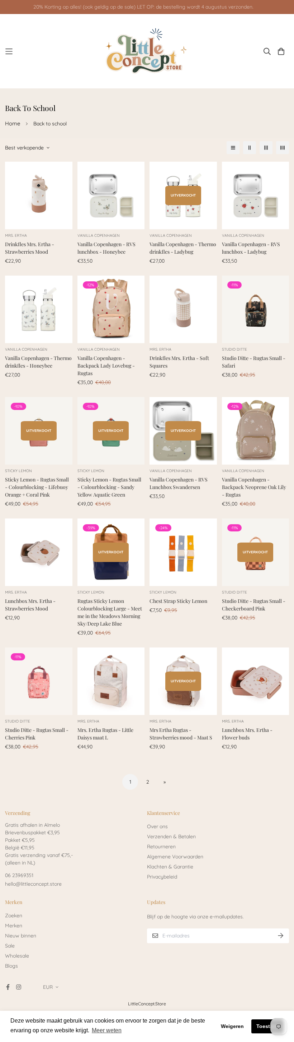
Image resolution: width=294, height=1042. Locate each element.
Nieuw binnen (20, 935)
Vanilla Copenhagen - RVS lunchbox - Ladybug (251, 248)
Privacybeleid (162, 876)
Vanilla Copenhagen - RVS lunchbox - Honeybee (106, 248)
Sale (10, 945)
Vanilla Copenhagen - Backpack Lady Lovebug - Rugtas (106, 366)
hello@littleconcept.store (33, 884)
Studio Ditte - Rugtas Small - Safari (253, 362)
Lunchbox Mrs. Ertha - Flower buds (247, 734)
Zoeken (13, 915)
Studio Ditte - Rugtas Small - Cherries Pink (36, 734)
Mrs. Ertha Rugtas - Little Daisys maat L (105, 734)
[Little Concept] (147, 51)
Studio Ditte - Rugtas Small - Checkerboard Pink (253, 605)
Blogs (11, 966)
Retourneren (161, 846)
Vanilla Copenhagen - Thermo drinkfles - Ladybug (183, 248)
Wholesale (17, 956)
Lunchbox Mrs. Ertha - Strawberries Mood (30, 605)
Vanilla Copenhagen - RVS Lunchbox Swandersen (179, 483)
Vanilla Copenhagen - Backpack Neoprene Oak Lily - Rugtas (254, 487)
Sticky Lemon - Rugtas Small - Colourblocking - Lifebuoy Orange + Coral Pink (37, 487)
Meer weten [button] (107, 1030)
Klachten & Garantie (170, 866)
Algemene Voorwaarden (175, 856)
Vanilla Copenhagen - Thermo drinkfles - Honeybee (38, 362)
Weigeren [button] (232, 1026)
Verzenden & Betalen (171, 836)
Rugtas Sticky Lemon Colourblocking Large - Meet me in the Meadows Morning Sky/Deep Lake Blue (109, 612)
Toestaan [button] (267, 1026)
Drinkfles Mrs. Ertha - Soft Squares (179, 362)
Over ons (157, 826)
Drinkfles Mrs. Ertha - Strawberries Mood (29, 248)
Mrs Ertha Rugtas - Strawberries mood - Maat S (181, 734)
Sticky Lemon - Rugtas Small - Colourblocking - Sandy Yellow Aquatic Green (109, 487)
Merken (13, 925)
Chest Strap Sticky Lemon (178, 601)
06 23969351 (19, 875)
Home (12, 123)
